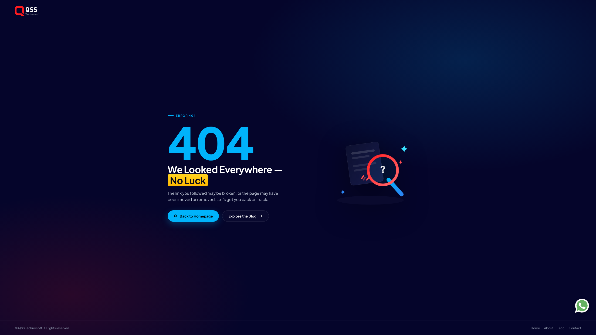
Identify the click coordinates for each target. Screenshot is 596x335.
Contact (575, 328)
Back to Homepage (196, 216)
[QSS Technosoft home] (298, 11)
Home (535, 328)
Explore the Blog (242, 216)
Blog (561, 328)
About (548, 328)
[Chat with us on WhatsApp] (582, 306)
